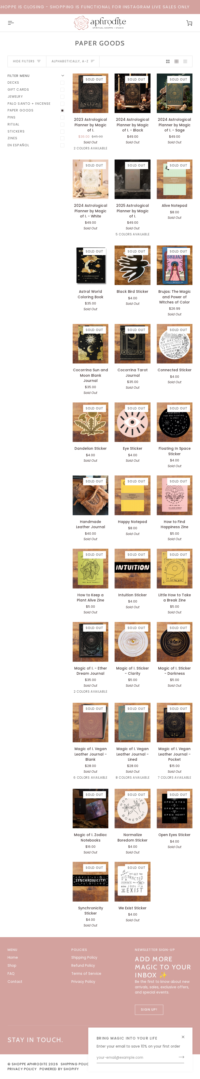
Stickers (16, 131)
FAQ (11, 973)
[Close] (185, 1035)
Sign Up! (149, 1009)
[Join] (180, 1057)
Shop (12, 965)
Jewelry (15, 96)
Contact (15, 981)
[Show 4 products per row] (186, 61)
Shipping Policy (84, 957)
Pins (12, 117)
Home (13, 957)
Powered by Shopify (59, 1069)
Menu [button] (13, 950)
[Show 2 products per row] (168, 61)
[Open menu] (15, 23)
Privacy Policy (83, 981)
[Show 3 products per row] (176, 61)
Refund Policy (83, 965)
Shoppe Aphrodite (29, 1064)
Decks (14, 82)
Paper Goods (21, 110)
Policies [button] (79, 950)
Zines (13, 138)
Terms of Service (86, 973)
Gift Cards (18, 89)
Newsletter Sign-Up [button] (155, 950)
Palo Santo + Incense (29, 103)
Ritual (14, 124)
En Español (18, 145)
